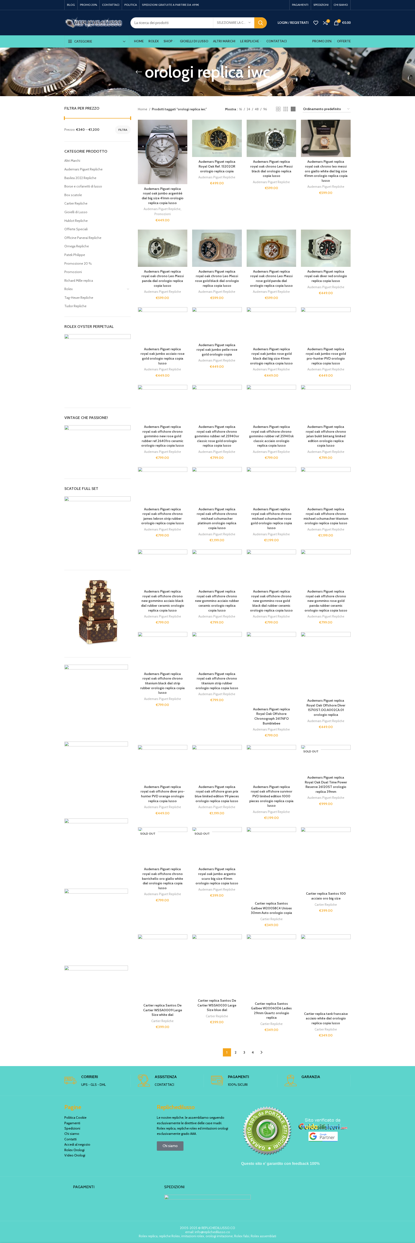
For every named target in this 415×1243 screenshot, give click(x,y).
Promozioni (73, 272)
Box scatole (73, 195)
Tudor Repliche (75, 306)
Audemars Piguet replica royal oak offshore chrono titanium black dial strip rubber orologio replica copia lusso (162, 683)
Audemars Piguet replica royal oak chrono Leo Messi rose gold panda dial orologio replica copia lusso (271, 278)
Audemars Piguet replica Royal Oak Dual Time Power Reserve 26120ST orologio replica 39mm (326, 784)
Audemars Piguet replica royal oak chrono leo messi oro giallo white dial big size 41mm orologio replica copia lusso (326, 170)
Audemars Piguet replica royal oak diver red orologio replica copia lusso (326, 276)
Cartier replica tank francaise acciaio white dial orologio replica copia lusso (326, 1018)
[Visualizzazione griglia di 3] (285, 109)
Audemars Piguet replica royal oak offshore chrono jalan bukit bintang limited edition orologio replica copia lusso (326, 436)
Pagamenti (72, 1123)
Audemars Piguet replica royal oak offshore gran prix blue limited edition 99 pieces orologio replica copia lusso (217, 794)
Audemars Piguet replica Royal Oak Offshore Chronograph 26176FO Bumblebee (271, 716)
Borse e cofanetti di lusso (83, 186)
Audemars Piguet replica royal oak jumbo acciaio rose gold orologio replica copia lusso (162, 356)
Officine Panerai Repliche (82, 238)
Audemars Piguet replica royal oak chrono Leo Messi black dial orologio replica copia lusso (271, 168)
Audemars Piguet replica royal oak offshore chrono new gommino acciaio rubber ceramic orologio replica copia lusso (217, 600)
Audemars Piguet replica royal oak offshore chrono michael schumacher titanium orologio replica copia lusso (326, 516)
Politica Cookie (75, 1117)
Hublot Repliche (76, 221)
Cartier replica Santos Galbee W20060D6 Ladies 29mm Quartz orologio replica (271, 1010)
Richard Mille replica (78, 280)
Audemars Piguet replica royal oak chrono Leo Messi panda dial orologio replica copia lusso (162, 278)
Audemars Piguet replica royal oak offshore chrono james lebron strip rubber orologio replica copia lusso (162, 516)
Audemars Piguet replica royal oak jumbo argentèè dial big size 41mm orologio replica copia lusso (162, 196)
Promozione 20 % (78, 263)
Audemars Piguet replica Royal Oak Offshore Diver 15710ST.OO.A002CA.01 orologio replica (325, 707)
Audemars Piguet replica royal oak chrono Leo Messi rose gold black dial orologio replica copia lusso (217, 278)
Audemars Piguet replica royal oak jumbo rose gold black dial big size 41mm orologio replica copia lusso (271, 356)
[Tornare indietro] (139, 72)
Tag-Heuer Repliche (78, 297)
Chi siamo (71, 1133)
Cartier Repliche (75, 203)
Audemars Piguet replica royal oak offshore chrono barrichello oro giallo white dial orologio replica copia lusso (162, 878)
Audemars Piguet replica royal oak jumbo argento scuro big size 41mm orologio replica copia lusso (216, 876)
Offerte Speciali (76, 229)
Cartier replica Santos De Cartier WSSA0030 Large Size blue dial (216, 1005)
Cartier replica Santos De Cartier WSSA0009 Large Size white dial (162, 1010)
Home (143, 109)
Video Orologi (74, 1155)
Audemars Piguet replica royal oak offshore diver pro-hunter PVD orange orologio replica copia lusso (162, 794)
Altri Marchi (72, 160)
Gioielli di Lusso (75, 212)
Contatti (70, 1139)
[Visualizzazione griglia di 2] (278, 109)
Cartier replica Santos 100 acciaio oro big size (326, 895)
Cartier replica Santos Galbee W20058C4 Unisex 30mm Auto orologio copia (271, 908)
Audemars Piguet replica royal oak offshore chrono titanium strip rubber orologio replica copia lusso (216, 681)
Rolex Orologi (74, 1150)
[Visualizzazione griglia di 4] (293, 109)
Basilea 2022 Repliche (80, 178)
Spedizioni (72, 1128)
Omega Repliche (76, 246)
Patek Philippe (74, 255)
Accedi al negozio (77, 1144)
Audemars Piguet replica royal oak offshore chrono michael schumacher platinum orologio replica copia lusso (217, 518)
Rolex (68, 289)
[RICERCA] (260, 22)
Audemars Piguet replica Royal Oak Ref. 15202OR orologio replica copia (217, 166)
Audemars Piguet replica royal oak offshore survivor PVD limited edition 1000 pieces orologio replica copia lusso (271, 796)
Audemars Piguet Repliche (83, 169)
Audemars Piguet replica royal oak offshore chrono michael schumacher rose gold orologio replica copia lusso (271, 518)
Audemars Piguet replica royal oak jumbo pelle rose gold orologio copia (216, 349)
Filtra (122, 129)
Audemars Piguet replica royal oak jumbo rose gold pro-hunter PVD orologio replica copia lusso (326, 356)
